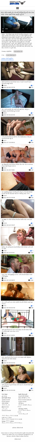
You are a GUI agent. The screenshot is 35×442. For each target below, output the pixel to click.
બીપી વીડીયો (5, 403)
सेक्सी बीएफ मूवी (22, 394)
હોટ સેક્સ (4, 396)
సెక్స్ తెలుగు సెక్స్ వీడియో (10, 416)
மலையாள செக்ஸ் (6, 410)
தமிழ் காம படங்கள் (7, 417)
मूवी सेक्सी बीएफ (6, 398)
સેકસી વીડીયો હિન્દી (11, 55)
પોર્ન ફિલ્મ (21, 403)
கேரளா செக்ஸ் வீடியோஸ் (24, 399)
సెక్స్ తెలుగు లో (23, 414)
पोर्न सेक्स (4, 394)
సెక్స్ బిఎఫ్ (6, 405)
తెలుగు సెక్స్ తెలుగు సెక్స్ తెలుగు (12, 423)
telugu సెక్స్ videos (8, 421)
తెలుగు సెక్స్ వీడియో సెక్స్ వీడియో (12, 419)
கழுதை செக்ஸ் (22, 401)
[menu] (17, 8)
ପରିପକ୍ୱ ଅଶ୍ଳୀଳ (22, 408)
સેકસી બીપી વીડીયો (23, 396)
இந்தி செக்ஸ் (5, 407)
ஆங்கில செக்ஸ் (6, 399)
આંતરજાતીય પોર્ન (18, 51)
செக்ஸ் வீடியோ (6, 401)
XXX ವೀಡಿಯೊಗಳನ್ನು (24, 398)
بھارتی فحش (4, 408)
